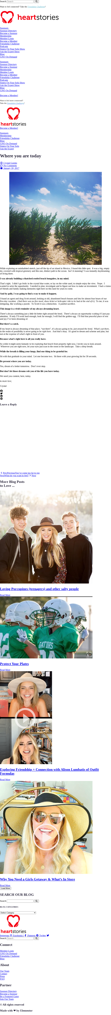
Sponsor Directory (8, 30)
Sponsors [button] (4, 28)
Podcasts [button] (4, 46)
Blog (2, 54)
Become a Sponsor (8, 33)
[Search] (36, 1)
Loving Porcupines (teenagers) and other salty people (39, 589)
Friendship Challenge (10, 44)
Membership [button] (5, 36)
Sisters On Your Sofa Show (12, 49)
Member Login (7, 38)
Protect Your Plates (14, 664)
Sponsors (4, 133)
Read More (5, 595)
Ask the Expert (7, 149)
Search (3, 1)
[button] (55, 391)
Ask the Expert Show (10, 51)
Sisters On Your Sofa (9, 146)
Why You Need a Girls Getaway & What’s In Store (37, 879)
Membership (5, 135)
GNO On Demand (8, 57)
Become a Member (8, 41)
